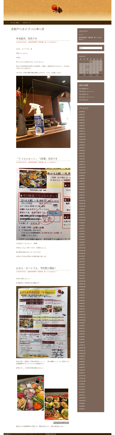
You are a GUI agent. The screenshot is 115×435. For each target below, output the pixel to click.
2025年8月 (82, 145)
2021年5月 (82, 267)
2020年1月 (82, 311)
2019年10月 (82, 320)
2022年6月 (82, 231)
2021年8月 (82, 259)
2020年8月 (82, 292)
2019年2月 (82, 342)
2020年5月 (82, 300)
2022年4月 (82, 236)
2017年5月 (82, 387)
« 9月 (84, 75)
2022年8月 (82, 225)
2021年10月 (82, 253)
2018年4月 (82, 367)
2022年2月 (82, 242)
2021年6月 (82, 264)
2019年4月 (82, 336)
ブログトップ (27, 22)
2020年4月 (82, 303)
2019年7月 (82, 328)
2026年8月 (82, 111)
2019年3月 (82, 339)
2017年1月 (82, 395)
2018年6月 (82, 361)
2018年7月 (82, 359)
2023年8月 (82, 211)
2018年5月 (82, 364)
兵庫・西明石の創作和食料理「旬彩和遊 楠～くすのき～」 (28, 434)
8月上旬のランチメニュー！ (87, 97)
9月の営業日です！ (84, 89)
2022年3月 (82, 239)
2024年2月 (82, 195)
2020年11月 (82, 284)
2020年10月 (82, 286)
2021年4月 (82, 270)
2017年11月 (82, 378)
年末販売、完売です (26, 38)
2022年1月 (82, 245)
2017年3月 (82, 392)
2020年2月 (82, 309)
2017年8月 (82, 384)
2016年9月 (82, 403)
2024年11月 (82, 170)
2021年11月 (82, 250)
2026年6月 (82, 117)
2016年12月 (82, 398)
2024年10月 (82, 173)
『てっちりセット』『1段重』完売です (37, 158)
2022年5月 (82, 234)
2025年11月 (82, 136)
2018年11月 (82, 350)
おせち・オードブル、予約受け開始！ (36, 268)
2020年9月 (82, 289)
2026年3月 (82, 125)
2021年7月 (82, 261)
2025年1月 (82, 164)
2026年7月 (82, 114)
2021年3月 (82, 273)
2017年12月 (82, 375)
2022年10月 (82, 220)
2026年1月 (82, 131)
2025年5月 (82, 153)
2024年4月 (82, 189)
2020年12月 (82, 281)
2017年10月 (82, 381)
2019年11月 (82, 317)
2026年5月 (82, 120)
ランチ (81, 34)
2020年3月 (82, 306)
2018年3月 (82, 370)
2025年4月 (82, 156)
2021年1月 (82, 278)
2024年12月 (82, 167)
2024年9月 (82, 175)
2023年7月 (82, 214)
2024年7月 (82, 181)
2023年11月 (82, 203)
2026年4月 (82, 123)
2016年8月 (82, 406)
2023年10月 (82, 206)
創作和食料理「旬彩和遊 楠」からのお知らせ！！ (44, 42)
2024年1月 (82, 198)
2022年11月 (82, 217)
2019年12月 (82, 314)
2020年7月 (82, 295)
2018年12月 (82, 348)
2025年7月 (82, 148)
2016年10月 (82, 400)
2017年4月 (82, 389)
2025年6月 (82, 150)
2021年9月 (82, 256)
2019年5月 (82, 334)
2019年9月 (82, 323)
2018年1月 (82, 373)
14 (87, 67)
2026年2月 (82, 128)
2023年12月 (82, 200)
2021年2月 (82, 275)
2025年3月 (82, 159)
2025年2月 (82, 161)
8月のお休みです (83, 94)
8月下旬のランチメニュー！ (87, 91)
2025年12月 (82, 134)
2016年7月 (82, 409)
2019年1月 (82, 345)
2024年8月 (82, 178)
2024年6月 (82, 184)
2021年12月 (82, 248)
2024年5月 (82, 186)
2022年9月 (82, 223)
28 (87, 72)
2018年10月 (82, 353)
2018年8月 (82, 356)
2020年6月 (82, 298)
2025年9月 (82, 142)
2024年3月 (82, 192)
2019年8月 (82, 325)
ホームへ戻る (15, 22)
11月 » (97, 75)
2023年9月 (82, 209)
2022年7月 (82, 228)
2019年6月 (82, 331)
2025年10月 (82, 139)
